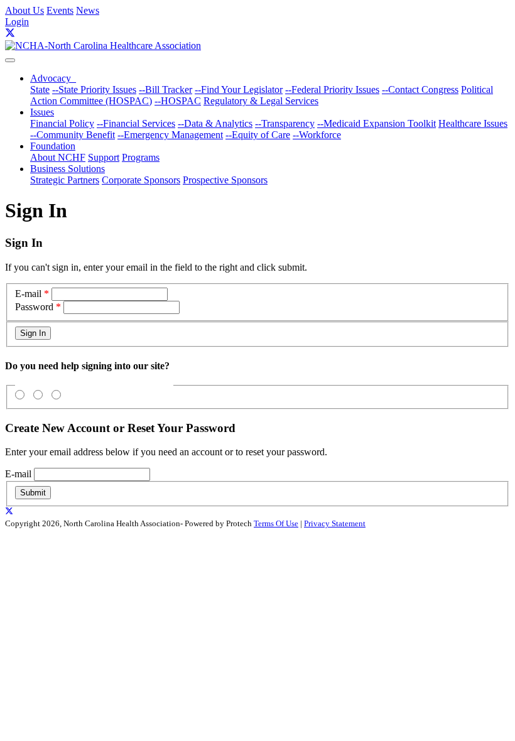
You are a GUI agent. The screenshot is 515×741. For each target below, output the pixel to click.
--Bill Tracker (165, 89)
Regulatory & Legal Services (260, 100)
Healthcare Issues (472, 123)
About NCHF (57, 157)
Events (59, 10)
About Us (24, 10)
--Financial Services (136, 123)
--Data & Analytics (215, 123)
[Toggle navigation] (10, 60)
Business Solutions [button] (67, 168)
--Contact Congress (420, 89)
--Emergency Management (170, 134)
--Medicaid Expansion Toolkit (376, 123)
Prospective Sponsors (225, 180)
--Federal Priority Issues (332, 89)
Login (17, 21)
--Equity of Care (257, 134)
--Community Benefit (72, 134)
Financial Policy (62, 123)
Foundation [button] (52, 146)
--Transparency (285, 123)
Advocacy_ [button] (53, 78)
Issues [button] (42, 112)
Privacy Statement (335, 523)
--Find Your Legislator (239, 89)
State (40, 89)
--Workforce (317, 134)
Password (34, 306)
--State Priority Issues (94, 89)
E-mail (28, 293)
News (87, 10)
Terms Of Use (276, 523)
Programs (141, 157)
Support (103, 157)
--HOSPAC (177, 100)
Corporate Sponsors (141, 180)
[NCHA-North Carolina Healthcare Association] (103, 45)
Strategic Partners (64, 180)
